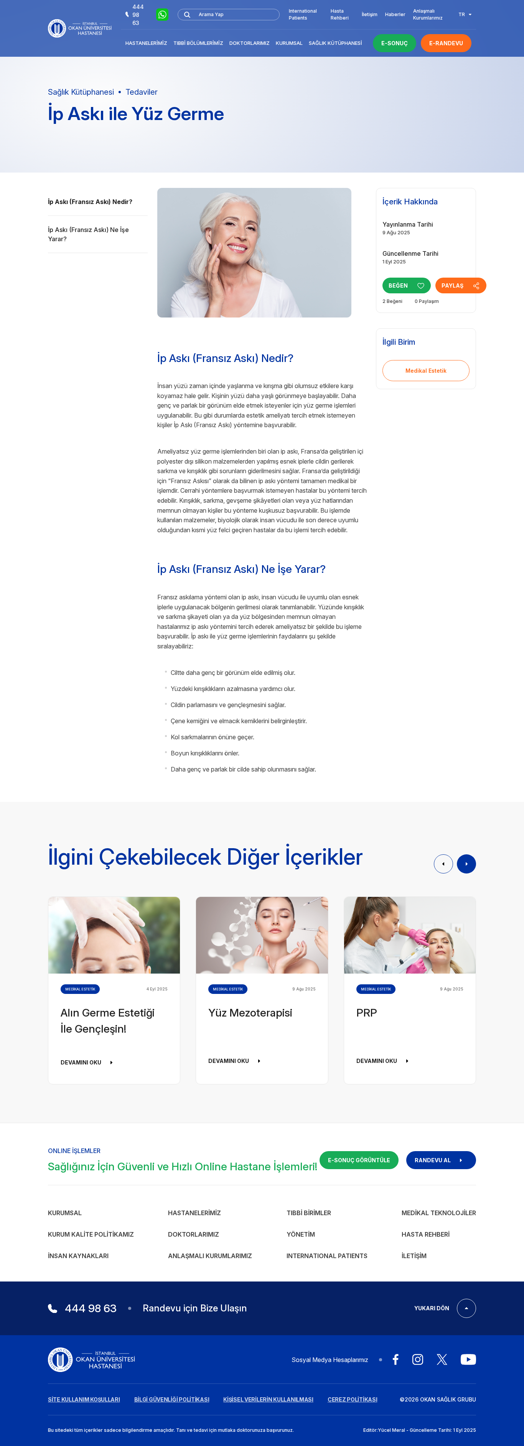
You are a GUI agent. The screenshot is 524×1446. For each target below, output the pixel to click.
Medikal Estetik (426, 370)
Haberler (395, 14)
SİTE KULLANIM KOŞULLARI (84, 1399)
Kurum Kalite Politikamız (91, 1234)
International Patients (303, 14)
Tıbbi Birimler (309, 1213)
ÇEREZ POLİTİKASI (352, 1399)
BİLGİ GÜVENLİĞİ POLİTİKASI (171, 1399)
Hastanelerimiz (146, 43)
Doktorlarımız (249, 43)
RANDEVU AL (433, 1160)
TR (461, 14)
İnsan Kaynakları (78, 1256)
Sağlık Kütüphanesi (335, 43)
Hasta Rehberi (340, 14)
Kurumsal (289, 43)
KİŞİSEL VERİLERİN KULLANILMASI (268, 1399)
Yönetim (301, 1234)
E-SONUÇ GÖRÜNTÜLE (359, 1160)
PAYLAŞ (452, 285)
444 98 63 (138, 14)
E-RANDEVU (446, 43)
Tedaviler (141, 92)
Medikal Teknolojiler (439, 1213)
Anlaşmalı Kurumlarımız (428, 14)
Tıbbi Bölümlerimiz (198, 43)
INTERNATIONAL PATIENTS (327, 1256)
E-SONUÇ (394, 43)
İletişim (369, 14)
